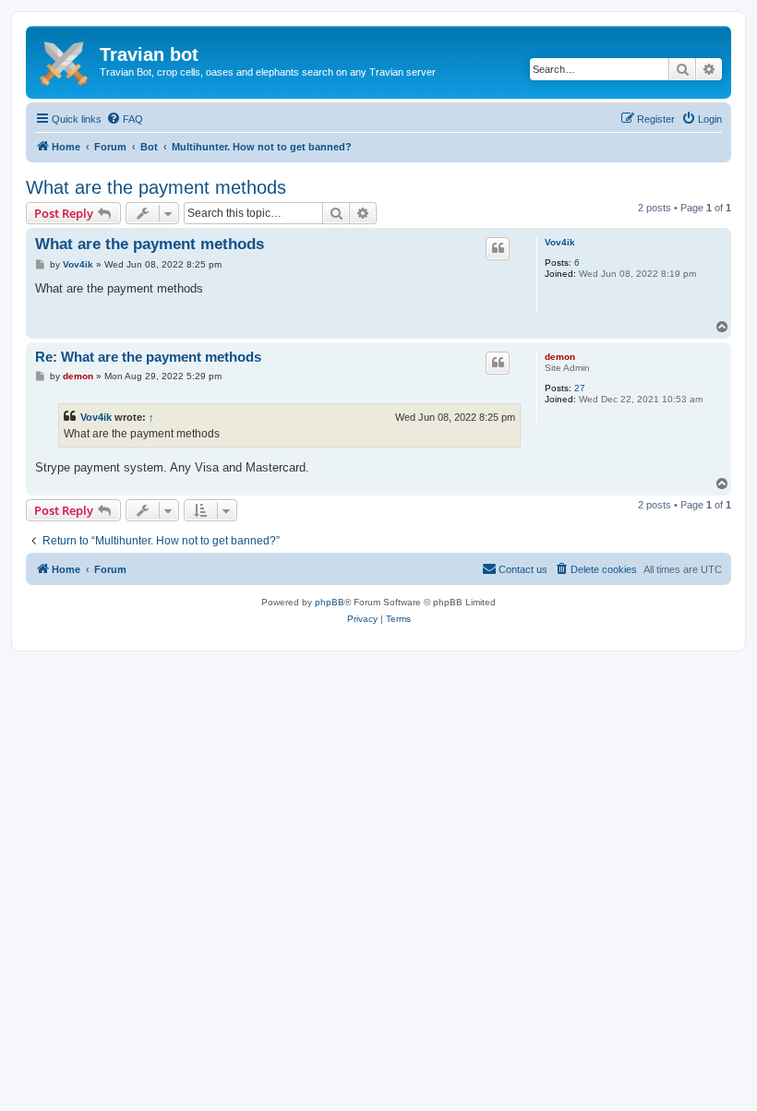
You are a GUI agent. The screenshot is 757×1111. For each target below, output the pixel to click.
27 (579, 388)
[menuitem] (124, 119)
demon (560, 357)
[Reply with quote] (498, 248)
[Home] (65, 60)
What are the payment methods (156, 187)
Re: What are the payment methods (148, 356)
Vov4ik (560, 242)
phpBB (329, 602)
